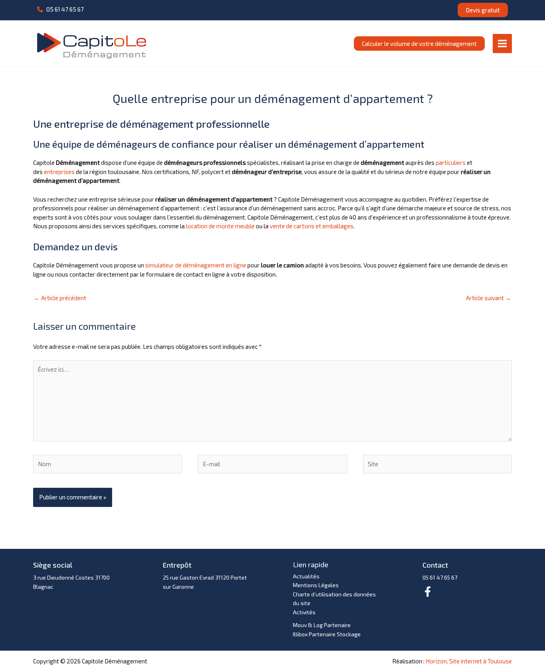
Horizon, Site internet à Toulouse (469, 661)
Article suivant (488, 297)
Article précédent (60, 297)
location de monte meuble (220, 226)
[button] (60, 9)
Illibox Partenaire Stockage (327, 634)
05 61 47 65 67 (440, 577)
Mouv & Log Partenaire (322, 625)
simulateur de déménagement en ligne (195, 265)
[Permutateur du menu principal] (502, 43)
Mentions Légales (316, 585)
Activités (304, 612)
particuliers (451, 162)
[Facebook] (428, 591)
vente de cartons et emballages (311, 226)
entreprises (59, 171)
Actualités (306, 576)
